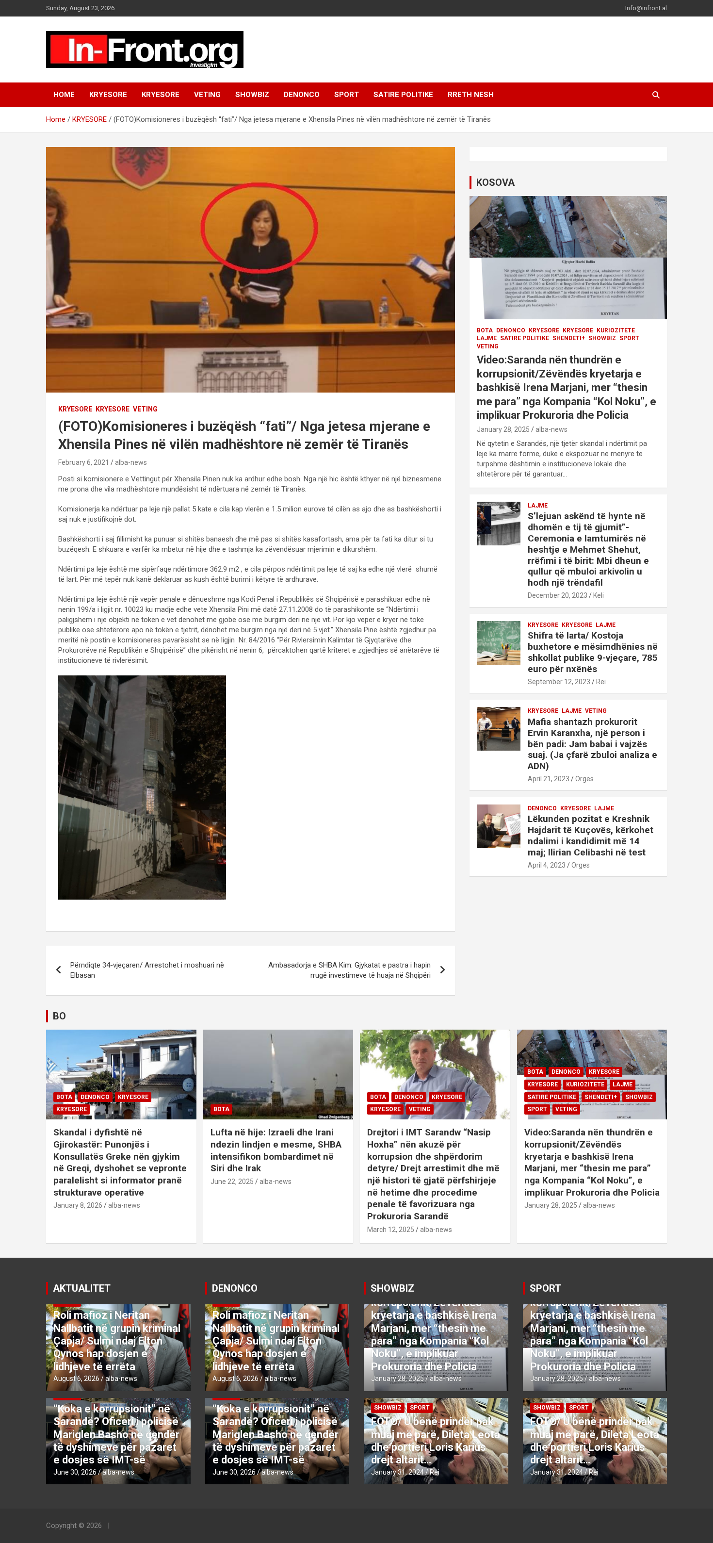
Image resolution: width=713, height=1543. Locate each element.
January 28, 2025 (503, 429)
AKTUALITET (82, 1288)
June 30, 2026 (75, 1472)
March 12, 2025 (390, 1229)
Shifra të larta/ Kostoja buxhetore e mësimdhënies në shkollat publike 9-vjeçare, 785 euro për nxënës (593, 652)
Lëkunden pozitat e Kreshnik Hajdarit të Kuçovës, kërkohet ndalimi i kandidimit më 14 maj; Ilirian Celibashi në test (590, 835)
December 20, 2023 (557, 595)
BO (59, 1016)
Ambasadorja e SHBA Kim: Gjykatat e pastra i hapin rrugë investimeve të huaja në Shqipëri (349, 970)
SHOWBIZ (252, 94)
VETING (207, 94)
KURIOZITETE (616, 330)
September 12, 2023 (559, 682)
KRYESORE (108, 94)
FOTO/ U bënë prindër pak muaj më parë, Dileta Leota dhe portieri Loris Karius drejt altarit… (435, 1440)
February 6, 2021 (83, 462)
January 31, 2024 (397, 1472)
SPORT (346, 94)
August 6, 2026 (76, 1378)
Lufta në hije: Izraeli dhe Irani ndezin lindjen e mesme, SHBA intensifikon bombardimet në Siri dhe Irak (276, 1150)
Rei (601, 682)
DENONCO (302, 94)
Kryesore (160, 94)
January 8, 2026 (77, 1205)
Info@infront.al (646, 8)
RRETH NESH (471, 94)
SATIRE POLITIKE (403, 94)
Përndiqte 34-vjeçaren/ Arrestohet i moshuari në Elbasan (147, 970)
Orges (584, 779)
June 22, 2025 (232, 1181)
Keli (598, 595)
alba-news (131, 462)
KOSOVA (495, 182)
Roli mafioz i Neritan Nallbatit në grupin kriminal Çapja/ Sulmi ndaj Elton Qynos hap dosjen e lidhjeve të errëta (116, 1341)
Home (64, 94)
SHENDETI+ (568, 338)
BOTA (485, 330)
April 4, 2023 (547, 865)
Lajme (487, 338)
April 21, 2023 (548, 779)
